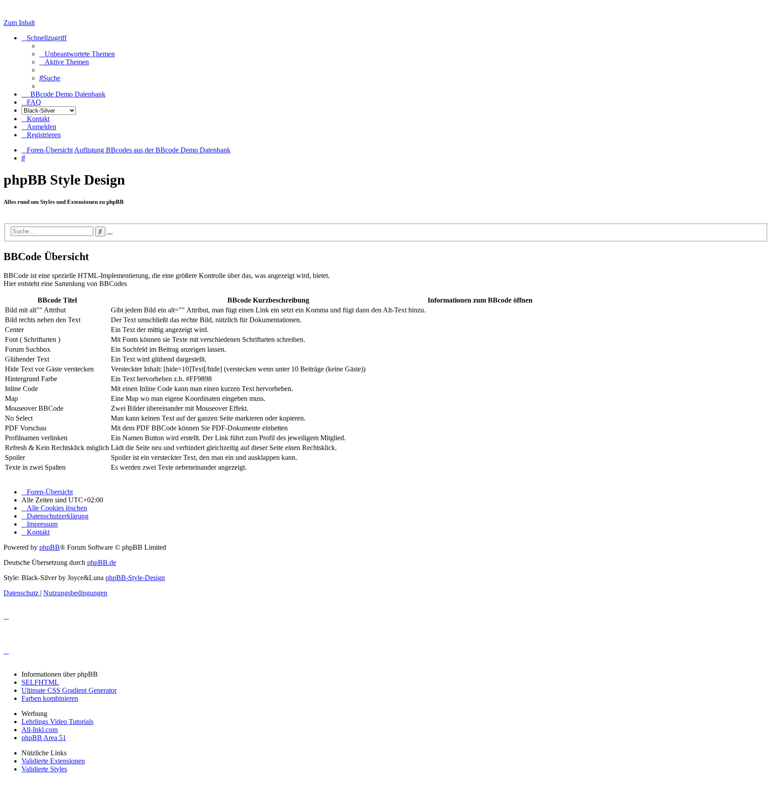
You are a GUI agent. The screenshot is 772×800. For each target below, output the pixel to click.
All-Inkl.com (39, 729)
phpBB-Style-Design (135, 577)
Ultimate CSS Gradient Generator (69, 690)
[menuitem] (77, 54)
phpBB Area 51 (43, 737)
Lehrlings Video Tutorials (57, 721)
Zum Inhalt (19, 22)
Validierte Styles (44, 769)
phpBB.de (101, 562)
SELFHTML (40, 682)
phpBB (49, 547)
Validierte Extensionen (53, 761)
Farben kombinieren (49, 698)
